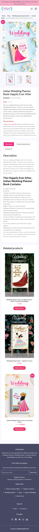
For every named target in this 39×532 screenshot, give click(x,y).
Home (3, 16)
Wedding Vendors (10, 492)
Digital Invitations (28, 489)
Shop (8, 16)
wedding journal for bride (26, 131)
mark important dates (24, 195)
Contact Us (23, 508)
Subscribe (33, 472)
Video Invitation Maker (13, 489)
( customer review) (15, 98)
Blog (20, 492)
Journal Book (12, 124)
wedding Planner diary (16, 135)
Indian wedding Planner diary (18, 128)
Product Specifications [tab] (23, 144)
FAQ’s (15, 508)
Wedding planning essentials (20, 16)
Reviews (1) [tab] (8, 149)
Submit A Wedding (30, 492)
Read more (19, 308)
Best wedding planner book (26, 124)
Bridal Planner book (8, 126)
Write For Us (20, 496)
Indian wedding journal (20, 126)
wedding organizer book (23, 133)
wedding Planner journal (29, 135)
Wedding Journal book (13, 131)
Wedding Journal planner (9, 133)
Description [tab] (8, 144)
